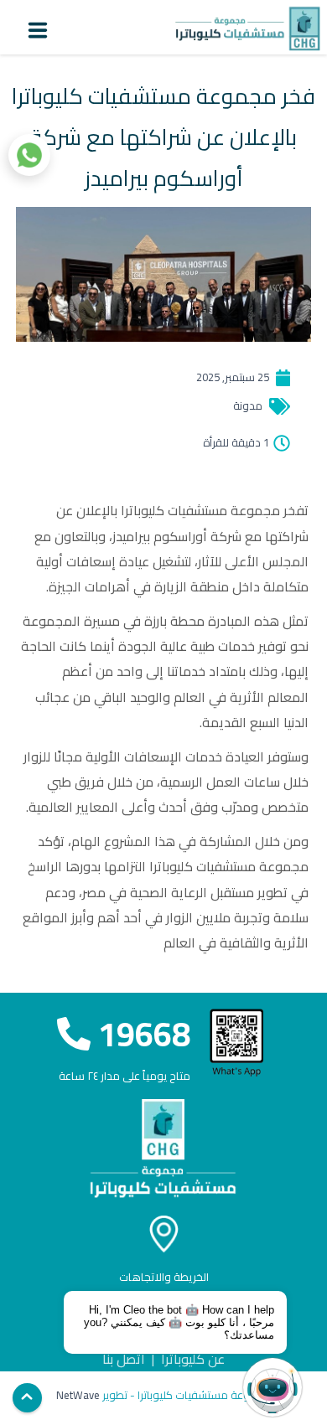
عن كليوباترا (193, 1358)
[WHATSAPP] (29, 155)
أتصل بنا (123, 1358)
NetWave (78, 1395)
